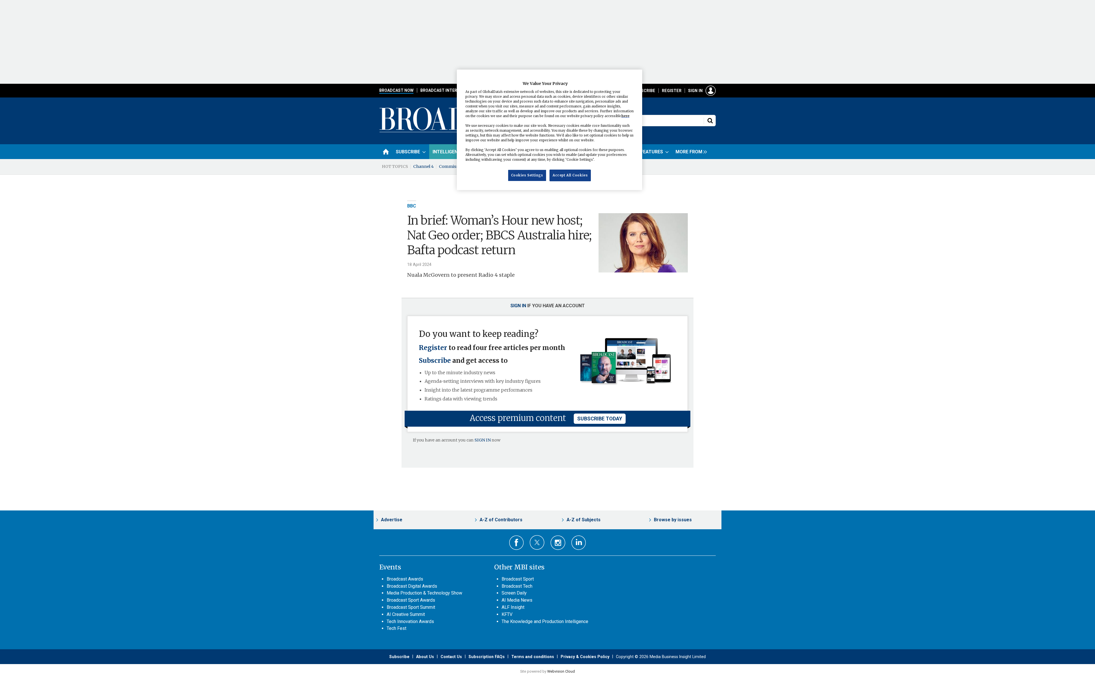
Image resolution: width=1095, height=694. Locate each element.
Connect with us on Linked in (578, 542)
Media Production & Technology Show (424, 593)
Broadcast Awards (405, 579)
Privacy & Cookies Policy (585, 656)
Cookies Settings (527, 175)
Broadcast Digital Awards (412, 586)
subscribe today (599, 419)
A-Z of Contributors (501, 519)
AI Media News (517, 600)
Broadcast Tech (517, 586)
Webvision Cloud (561, 671)
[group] (689, 151)
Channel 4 (423, 166)
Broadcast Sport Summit (411, 607)
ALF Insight (513, 607)
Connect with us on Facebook (516, 542)
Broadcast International (448, 90)
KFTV (507, 614)
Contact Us (451, 656)
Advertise (391, 519)
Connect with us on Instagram (557, 542)
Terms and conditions (532, 656)
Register (672, 90)
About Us (425, 656)
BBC (411, 206)
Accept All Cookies (570, 175)
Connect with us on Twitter (537, 542)
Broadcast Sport (518, 579)
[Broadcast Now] (456, 131)
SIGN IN (482, 440)
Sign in (695, 90)
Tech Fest (396, 628)
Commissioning (455, 166)
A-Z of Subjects (584, 519)
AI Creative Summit (406, 614)
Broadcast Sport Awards (411, 600)
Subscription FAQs (487, 656)
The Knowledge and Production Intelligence (545, 621)
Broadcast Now (396, 90)
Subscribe (644, 90)
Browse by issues (673, 519)
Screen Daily (514, 593)
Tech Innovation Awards (410, 621)
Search (710, 120)
